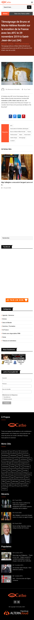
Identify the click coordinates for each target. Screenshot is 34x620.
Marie (20, 134)
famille (12, 466)
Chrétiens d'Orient (7, 459)
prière (8, 481)
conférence (23, 459)
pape (12, 477)
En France (5, 330)
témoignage (22, 137)
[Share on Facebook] (10, 117)
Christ (19, 455)
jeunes (14, 470)
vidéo (15, 485)
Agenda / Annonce (8, 315)
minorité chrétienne (18, 474)
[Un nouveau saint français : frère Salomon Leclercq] (6, 569)
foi (21, 466)
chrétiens (26, 455)
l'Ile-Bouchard (13, 134)
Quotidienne (6, 397)
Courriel (4, 378)
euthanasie (5, 466)
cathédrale (13, 455)
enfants (16, 463)
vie (20, 485)
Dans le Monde (7, 322)
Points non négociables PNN (11, 333)
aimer (11, 452)
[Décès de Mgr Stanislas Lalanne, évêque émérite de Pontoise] (6, 533)
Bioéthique (5, 455)
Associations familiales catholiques (19, 128)
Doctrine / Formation (8, 326)
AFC (11, 125)
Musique (28, 474)
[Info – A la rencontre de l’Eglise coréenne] (6, 579)
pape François (20, 477)
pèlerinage (15, 481)
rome (27, 481)
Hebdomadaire (7, 399)
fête (9, 470)
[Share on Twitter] (15, 117)
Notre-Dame (27, 134)
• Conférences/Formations (21, 44)
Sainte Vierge (13, 137)
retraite (22, 481)
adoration (4, 452)
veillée (10, 485)
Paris (27, 477)
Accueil (4, 44)
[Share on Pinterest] (23, 117)
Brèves (4, 319)
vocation (12, 140)
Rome (4, 337)
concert (16, 459)
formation (27, 466)
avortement (24, 452)
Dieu (30, 459)
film (17, 466)
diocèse (4, 463)
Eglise (10, 463)
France (29, 131)
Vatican (4, 485)
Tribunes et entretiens (9, 341)
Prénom (4, 383)
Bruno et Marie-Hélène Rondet (17, 131)
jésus (19, 470)
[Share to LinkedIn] (19, 117)
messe (9, 474)
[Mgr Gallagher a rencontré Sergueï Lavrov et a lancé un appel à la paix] (6, 516)
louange (25, 470)
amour (16, 452)
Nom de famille (6, 389)
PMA (3, 481)
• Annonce (10, 44)
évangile (25, 485)
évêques (4, 488)
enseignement (24, 463)
